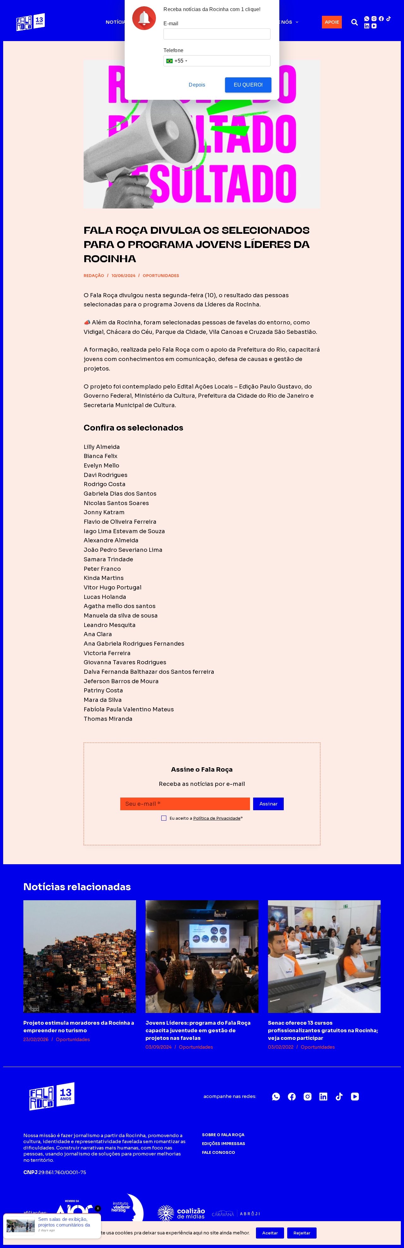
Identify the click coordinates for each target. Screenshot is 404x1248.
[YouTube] (374, 25)
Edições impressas (223, 1143)
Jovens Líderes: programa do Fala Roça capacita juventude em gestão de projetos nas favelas (198, 1030)
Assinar (268, 804)
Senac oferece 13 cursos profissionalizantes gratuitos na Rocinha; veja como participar (323, 1030)
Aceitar (270, 1233)
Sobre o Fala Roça (223, 1134)
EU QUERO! (248, 84)
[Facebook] (381, 18)
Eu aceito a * (206, 818)
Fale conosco (218, 1152)
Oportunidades (161, 275)
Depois (197, 84)
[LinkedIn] (366, 25)
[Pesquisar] (354, 22)
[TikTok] (388, 18)
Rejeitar (302, 1233)
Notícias (117, 22)
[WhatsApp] (366, 18)
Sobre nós (278, 22)
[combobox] (176, 61)
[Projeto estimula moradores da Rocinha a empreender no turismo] (79, 956)
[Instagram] (374, 18)
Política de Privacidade (217, 818)
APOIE (332, 22)
